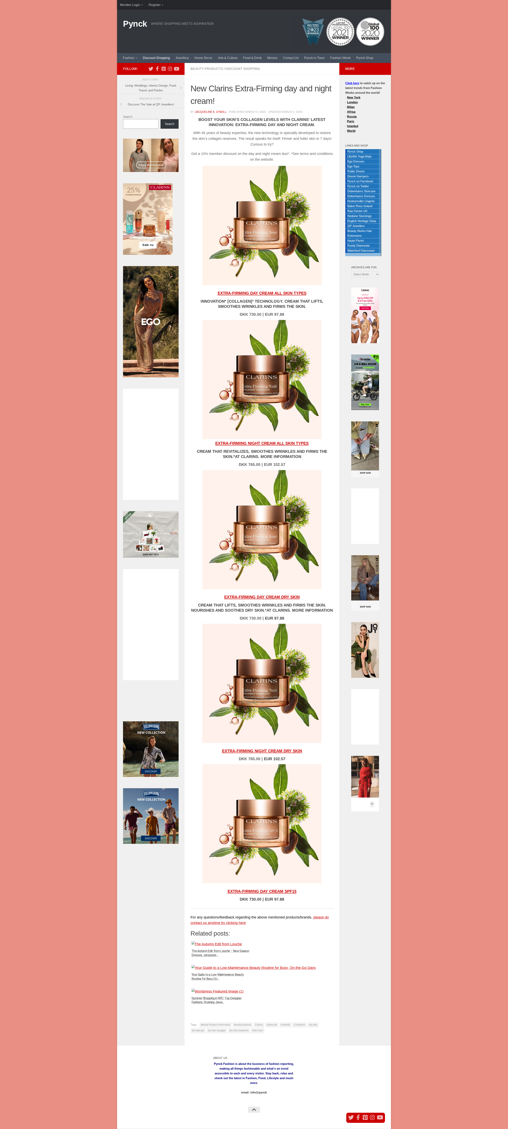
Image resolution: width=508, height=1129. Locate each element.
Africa (351, 111)
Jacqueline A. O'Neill (210, 111)
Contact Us (291, 58)
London (352, 102)
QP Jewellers (356, 226)
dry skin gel (198, 1030)
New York (353, 97)
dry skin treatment (238, 1030)
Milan (351, 107)
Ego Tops (353, 166)
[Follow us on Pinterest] (163, 68)
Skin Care (257, 1030)
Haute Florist (355, 240)
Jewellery (182, 58)
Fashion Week (340, 58)
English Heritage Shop (361, 221)
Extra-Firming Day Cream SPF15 (262, 891)
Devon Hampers (358, 176)
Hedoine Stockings (359, 216)
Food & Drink (252, 58)
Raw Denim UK (357, 211)
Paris (350, 121)
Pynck (135, 23)
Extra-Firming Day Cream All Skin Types (262, 293)
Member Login (130, 5)
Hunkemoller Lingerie (361, 201)
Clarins (259, 1024)
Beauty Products (206, 69)
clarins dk (272, 1024)
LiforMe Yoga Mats (359, 156)
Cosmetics (299, 1024)
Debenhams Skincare (361, 191)
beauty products (242, 1024)
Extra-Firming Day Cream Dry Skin (262, 597)
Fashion (128, 58)
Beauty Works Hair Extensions (359, 233)
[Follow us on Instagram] (169, 68)
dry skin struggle (217, 1030)
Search (127, 116)
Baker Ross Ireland (359, 206)
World (351, 130)
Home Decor (203, 58)
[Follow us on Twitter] (150, 68)
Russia (352, 116)
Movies (272, 58)
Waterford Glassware (361, 250)
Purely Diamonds (358, 245)
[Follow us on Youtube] (176, 68)
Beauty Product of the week (215, 1024)
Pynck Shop (364, 58)
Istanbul (352, 126)
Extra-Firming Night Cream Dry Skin (262, 751)
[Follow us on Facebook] (157, 68)
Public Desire (356, 171)
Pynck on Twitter (358, 186)
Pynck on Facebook (360, 181)
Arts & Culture (228, 58)
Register (155, 5)
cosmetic (285, 1024)
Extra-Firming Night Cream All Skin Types (262, 443)
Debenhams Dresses (361, 196)
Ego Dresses (355, 161)
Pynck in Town (314, 58)
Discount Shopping (156, 58)
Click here (352, 83)
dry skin (313, 1024)
